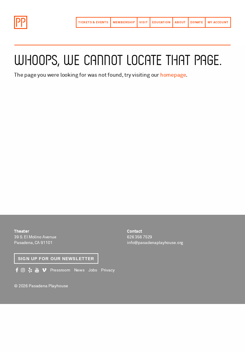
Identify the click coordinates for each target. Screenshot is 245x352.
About (180, 22)
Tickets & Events (93, 22)
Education (161, 22)
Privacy (108, 270)
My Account (218, 22)
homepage (173, 75)
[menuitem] (93, 22)
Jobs (92, 270)
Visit (143, 22)
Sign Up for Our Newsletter (56, 258)
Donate (196, 22)
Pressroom (60, 270)
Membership (124, 22)
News (79, 270)
